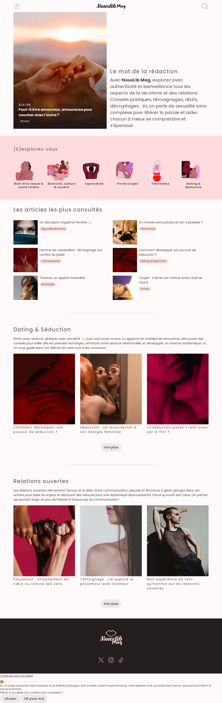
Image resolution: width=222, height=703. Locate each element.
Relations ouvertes (41, 481)
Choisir (10, 698)
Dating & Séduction (42, 329)
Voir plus (111, 447)
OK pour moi (34, 698)
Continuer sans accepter (16, 676)
